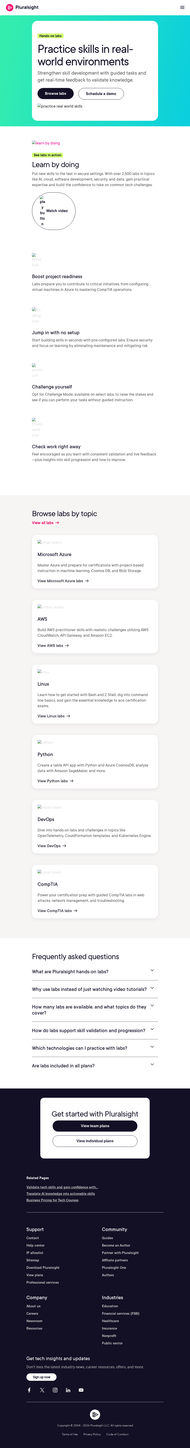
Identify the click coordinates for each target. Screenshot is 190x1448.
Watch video (56, 211)
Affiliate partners (115, 1260)
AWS (42, 619)
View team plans (95, 1126)
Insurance (109, 1328)
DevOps (46, 819)
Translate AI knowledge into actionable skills (60, 1194)
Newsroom (34, 1321)
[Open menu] (182, 7)
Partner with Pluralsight (120, 1253)
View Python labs (53, 781)
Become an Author (116, 1245)
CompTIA (48, 884)
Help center (35, 1245)
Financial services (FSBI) (120, 1313)
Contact (32, 1238)
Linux (43, 684)
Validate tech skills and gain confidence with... (62, 1187)
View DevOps (50, 846)
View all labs (43, 523)
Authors (108, 1275)
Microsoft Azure (54, 554)
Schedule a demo (101, 94)
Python (45, 754)
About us (33, 1306)
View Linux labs (52, 716)
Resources (34, 1328)
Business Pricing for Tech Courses (52, 1200)
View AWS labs (51, 645)
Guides (107, 1238)
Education (110, 1306)
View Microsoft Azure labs (61, 581)
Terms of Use (70, 1434)
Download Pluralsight (43, 1268)
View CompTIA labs (55, 911)
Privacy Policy (92, 1434)
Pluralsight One (114, 1268)
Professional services (42, 1282)
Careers (32, 1313)
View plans (34, 1275)
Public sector (112, 1343)
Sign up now (41, 1377)
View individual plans (95, 1141)
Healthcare (110, 1321)
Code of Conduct (117, 1434)
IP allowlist (34, 1253)
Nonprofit (109, 1336)
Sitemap (32, 1260)
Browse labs (55, 93)
